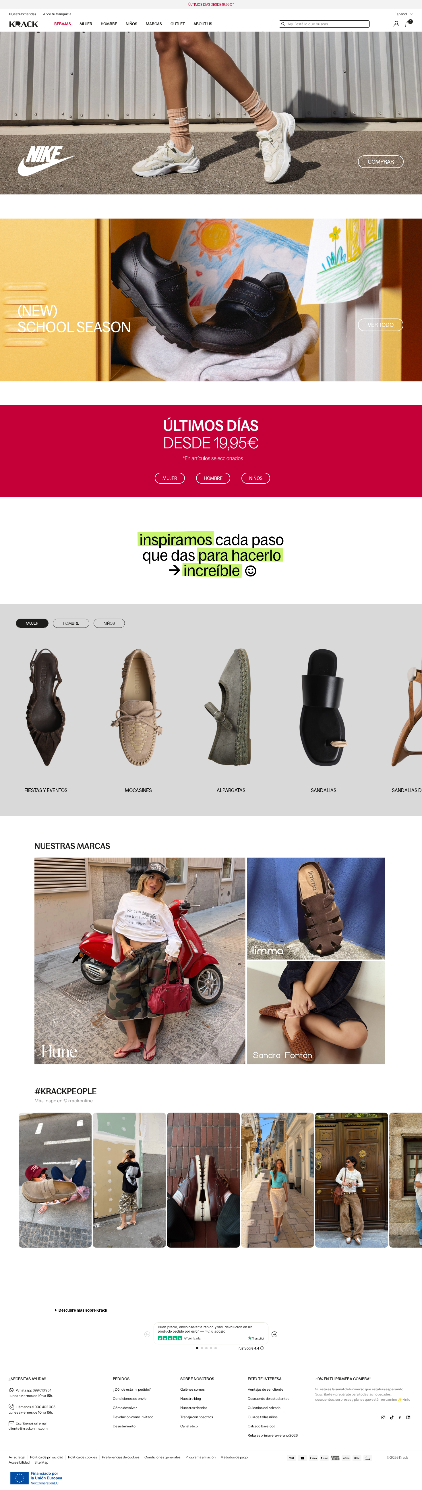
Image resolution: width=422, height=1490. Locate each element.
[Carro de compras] (408, 24)
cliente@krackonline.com (28, 1428)
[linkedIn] (408, 1417)
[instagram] (383, 1417)
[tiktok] (392, 1417)
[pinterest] (400, 1417)
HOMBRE (71, 623)
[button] (381, 161)
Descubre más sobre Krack (83, 1310)
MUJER (32, 623)
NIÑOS (109, 623)
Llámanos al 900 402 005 (35, 1407)
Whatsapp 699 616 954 (33, 1390)
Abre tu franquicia (57, 14)
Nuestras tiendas (22, 14)
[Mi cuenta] (396, 23)
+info (406, 1399)
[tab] (211, 1310)
